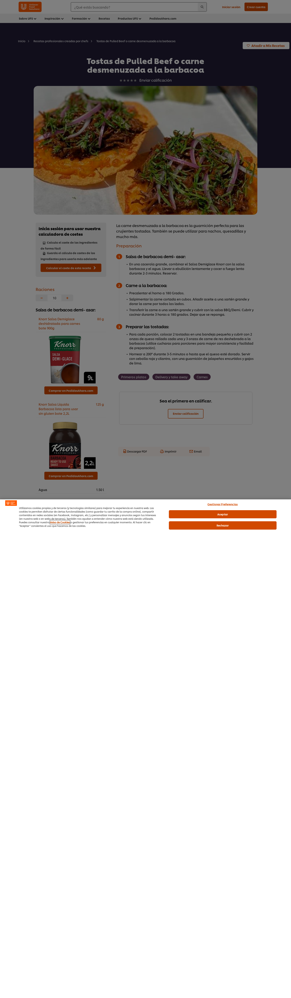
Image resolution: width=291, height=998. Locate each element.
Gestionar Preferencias (222, 504)
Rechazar (223, 525)
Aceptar (222, 514)
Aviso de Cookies (60, 522)
